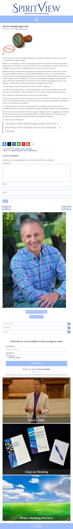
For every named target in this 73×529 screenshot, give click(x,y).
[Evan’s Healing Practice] (36, 498)
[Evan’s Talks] (36, 400)
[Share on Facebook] (14, 144)
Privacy (40, 372)
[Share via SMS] (4, 144)
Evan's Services (36, 317)
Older (6, 208)
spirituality (29, 149)
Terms (35, 372)
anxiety (13, 150)
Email (5, 192)
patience (17, 149)
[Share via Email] (19, 144)
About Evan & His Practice (36, 312)
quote (25, 150)
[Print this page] (28, 144)
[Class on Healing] (36, 449)
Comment (7, 163)
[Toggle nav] (36, 19)
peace (23, 149)
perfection (19, 150)
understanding (32, 150)
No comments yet (21, 29)
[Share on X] (9, 144)
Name (5, 184)
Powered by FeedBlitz (43, 369)
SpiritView (39, 525)
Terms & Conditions (36, 527)
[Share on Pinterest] (23, 144)
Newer (66, 208)
